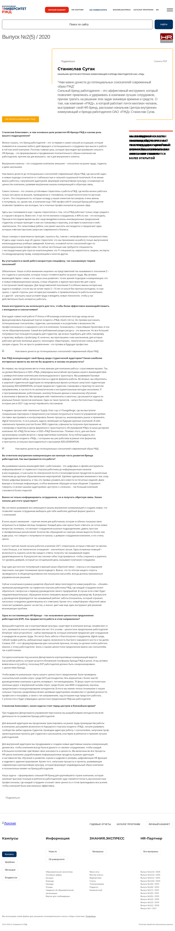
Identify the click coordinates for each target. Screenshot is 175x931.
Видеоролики (95, 878)
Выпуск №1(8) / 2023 (150, 887)
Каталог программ (128, 824)
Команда (50, 881)
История (49, 878)
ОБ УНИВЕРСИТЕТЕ (98, 10)
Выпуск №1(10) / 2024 (150, 881)
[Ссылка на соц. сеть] (49, 824)
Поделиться (68, 61)
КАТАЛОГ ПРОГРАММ (143, 10)
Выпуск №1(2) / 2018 (150, 905)
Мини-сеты (94, 872)
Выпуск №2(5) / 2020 (150, 896)
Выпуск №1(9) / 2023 (150, 884)
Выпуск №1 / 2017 (149, 908)
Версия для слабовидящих (58, 896)
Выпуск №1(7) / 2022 (150, 890)
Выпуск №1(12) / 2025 (150, 875)
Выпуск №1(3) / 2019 (150, 902)
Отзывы (49, 887)
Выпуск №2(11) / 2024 (150, 878)
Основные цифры (54, 875)
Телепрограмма (97, 884)
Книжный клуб (96, 890)
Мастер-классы (96, 875)
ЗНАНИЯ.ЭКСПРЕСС (122, 10)
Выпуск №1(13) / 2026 (150, 872)
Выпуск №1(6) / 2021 (150, 893)
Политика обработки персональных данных (156, 924)
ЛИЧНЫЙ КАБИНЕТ (57, 10)
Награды (50, 884)
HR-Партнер (78, 10)
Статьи (93, 881)
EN (157, 10)
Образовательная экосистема (59, 872)
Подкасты (94, 887)
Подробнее (91, 916)
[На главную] (14, 9)
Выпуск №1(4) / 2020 (150, 899)
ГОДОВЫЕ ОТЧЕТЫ (100, 824)
